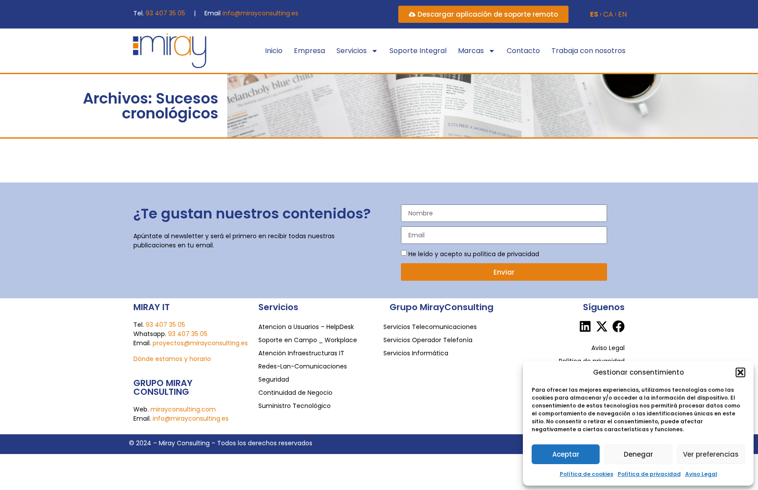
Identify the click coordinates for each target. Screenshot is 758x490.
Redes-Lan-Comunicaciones (302, 366)
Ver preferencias (711, 454)
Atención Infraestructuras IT (301, 353)
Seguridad (273, 379)
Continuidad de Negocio (295, 392)
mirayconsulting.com (183, 409)
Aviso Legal (701, 474)
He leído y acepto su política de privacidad (473, 254)
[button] (740, 372)
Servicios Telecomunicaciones (430, 326)
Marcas (471, 51)
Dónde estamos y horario (172, 358)
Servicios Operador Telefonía (427, 340)
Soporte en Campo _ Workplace (307, 340)
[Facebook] (618, 326)
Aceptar (565, 454)
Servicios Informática (415, 353)
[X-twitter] (602, 326)
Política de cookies (586, 474)
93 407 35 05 (165, 13)
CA (608, 14)
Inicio (273, 51)
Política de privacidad (649, 474)
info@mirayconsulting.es (260, 13)
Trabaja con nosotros (588, 51)
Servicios (351, 51)
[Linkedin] (585, 326)
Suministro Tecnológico (294, 405)
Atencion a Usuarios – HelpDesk (306, 326)
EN (622, 14)
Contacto (523, 51)
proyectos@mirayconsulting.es (200, 343)
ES (594, 14)
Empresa (309, 51)
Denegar (638, 454)
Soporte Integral (418, 51)
